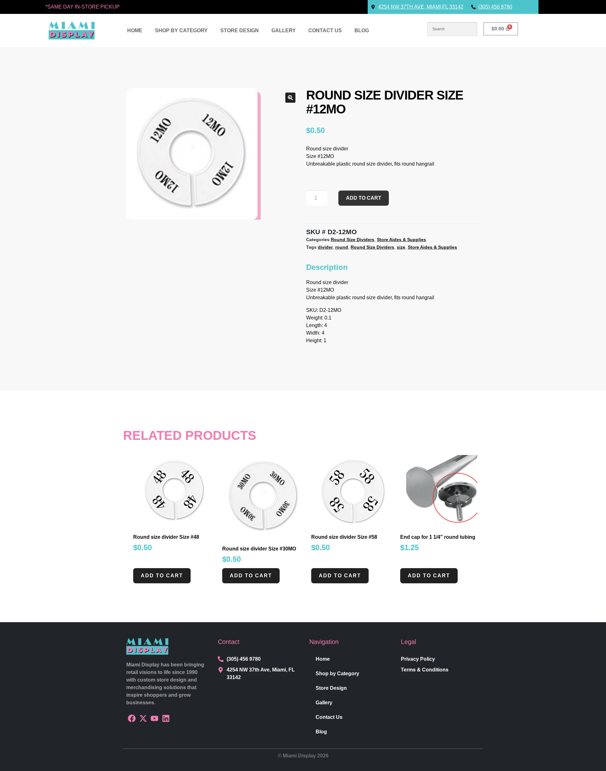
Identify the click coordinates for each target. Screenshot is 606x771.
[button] (290, 98)
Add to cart (363, 198)
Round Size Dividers (352, 239)
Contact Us (325, 30)
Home (134, 30)
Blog (361, 30)
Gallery (283, 30)
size (401, 247)
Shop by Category (181, 30)
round (341, 247)
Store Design (239, 30)
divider (325, 247)
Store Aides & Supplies (401, 239)
